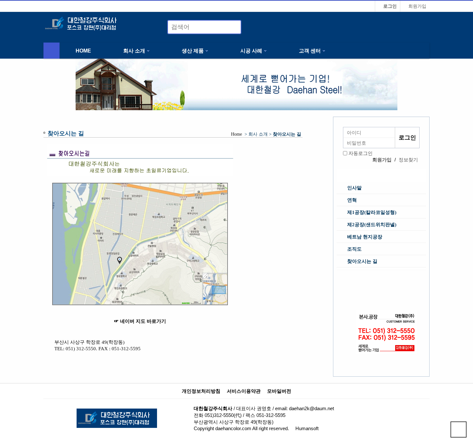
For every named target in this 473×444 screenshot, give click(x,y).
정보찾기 (408, 159)
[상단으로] (458, 429)
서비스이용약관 (244, 391)
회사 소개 (134, 50)
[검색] (233, 27)
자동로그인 (360, 153)
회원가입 (416, 6)
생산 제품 (193, 50)
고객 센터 (310, 50)
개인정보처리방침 (201, 391)
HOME (83, 50)
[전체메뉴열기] (51, 51)
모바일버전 (279, 391)
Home (236, 134)
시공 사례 (251, 50)
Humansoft (307, 428)
